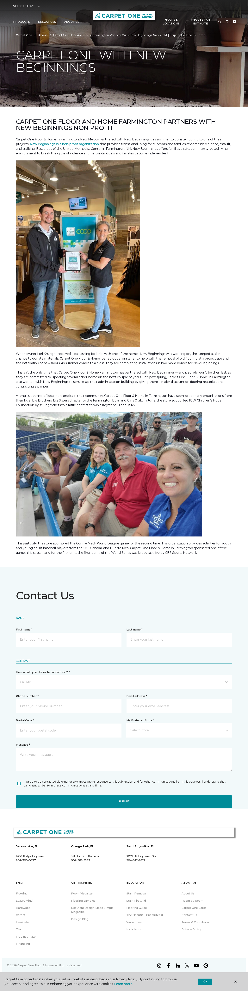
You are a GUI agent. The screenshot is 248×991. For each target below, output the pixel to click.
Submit (124, 801)
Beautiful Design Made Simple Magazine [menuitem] (92, 910)
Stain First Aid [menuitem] (136, 900)
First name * (24, 629)
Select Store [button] (24, 6)
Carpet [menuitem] (20, 915)
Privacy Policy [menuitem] (191, 929)
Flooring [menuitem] (22, 893)
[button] (219, 21)
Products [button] (21, 22)
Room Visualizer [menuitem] (82, 893)
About (42, 35)
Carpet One (24, 35)
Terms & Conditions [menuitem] (195, 922)
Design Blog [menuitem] (79, 919)
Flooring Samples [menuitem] (83, 900)
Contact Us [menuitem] (189, 915)
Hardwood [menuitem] (23, 908)
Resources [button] (47, 22)
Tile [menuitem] (18, 929)
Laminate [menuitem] (22, 922)
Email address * (136, 696)
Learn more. (123, 984)
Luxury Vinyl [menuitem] (24, 900)
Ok (205, 981)
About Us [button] (71, 22)
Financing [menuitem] (23, 944)
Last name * (134, 629)
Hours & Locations (171, 21)
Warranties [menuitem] (134, 922)
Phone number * (27, 696)
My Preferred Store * (140, 720)
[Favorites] (227, 21)
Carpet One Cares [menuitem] (194, 908)
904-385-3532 (80, 860)
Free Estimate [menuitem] (26, 936)
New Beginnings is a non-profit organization (64, 144)
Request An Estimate (200, 21)
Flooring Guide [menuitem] (136, 908)
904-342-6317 (135, 860)
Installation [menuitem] (134, 929)
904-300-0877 (26, 860)
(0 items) (234, 21)
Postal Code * (25, 720)
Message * (23, 744)
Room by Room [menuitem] (192, 900)
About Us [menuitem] (188, 893)
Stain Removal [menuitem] (136, 893)
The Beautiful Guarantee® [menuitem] (144, 915)
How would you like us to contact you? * (43, 672)
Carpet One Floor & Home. (35, 965)
